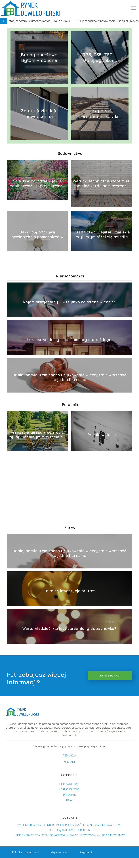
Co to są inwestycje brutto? (69, 591)
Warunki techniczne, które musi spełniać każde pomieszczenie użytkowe (101, 183)
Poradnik (70, 404)
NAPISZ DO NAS (109, 675)
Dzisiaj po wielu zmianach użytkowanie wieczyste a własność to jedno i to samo (69, 377)
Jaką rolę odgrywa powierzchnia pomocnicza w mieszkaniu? (37, 234)
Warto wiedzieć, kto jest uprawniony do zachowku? (69, 628)
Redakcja (69, 755)
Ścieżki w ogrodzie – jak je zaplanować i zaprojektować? (37, 183)
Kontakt (69, 761)
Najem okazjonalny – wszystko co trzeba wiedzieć (69, 302)
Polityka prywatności (25, 852)
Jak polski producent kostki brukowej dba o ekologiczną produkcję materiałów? (99, 113)
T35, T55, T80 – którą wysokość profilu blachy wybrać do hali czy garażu (100, 57)
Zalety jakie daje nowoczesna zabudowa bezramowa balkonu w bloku (39, 113)
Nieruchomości (70, 276)
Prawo (69, 527)
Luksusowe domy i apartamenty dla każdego (69, 340)
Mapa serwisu (59, 852)
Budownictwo (70, 153)
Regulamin (86, 852)
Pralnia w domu (102, 435)
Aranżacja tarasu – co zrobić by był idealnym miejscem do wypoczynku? (37, 434)
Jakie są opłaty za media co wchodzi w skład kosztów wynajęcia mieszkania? (69, 835)
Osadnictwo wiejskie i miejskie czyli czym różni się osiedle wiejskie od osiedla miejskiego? (101, 234)
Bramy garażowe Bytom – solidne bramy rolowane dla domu (39, 57)
